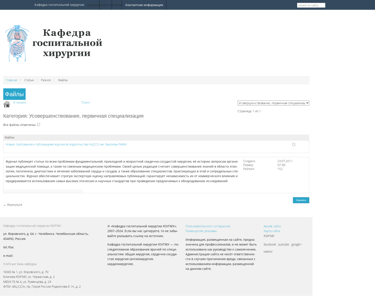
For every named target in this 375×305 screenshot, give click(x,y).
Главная (11, 80)
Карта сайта (272, 231)
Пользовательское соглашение (208, 226)
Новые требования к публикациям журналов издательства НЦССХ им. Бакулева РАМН (66, 144)
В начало (19, 102)
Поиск (85, 102)
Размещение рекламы (201, 231)
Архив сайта (272, 226)
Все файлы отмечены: (20, 124)
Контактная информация (144, 5)
